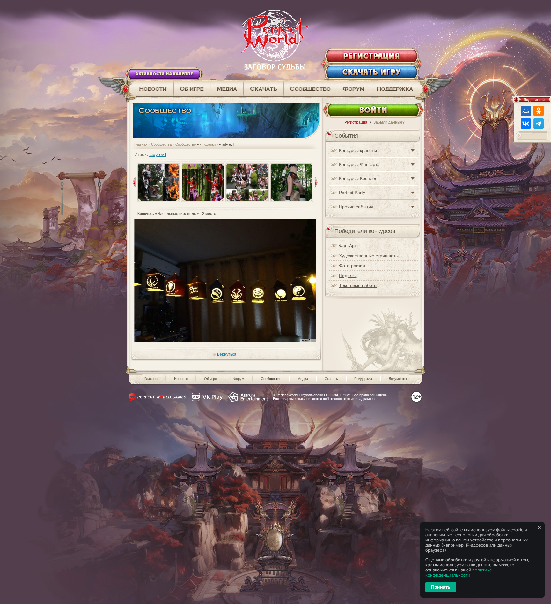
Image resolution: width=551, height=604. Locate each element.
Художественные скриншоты (369, 255)
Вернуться (226, 354)
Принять (440, 587)
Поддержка (363, 379)
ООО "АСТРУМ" (337, 395)
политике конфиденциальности (458, 572)
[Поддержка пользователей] (397, 89)
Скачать (331, 379)
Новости (181, 379)
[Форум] (354, 89)
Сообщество (185, 144)
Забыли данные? (389, 122)
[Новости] (150, 89)
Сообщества (161, 144)
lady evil (157, 154)
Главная (140, 144)
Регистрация (355, 122)
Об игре (210, 379)
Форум (238, 379)
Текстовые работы (358, 285)
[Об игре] (192, 89)
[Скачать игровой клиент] (264, 89)
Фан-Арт (347, 245)
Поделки (348, 275)
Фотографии (352, 265)
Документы (398, 379)
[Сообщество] (310, 89)
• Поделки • (209, 144)
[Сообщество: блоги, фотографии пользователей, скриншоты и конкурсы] (227, 89)
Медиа (303, 379)
